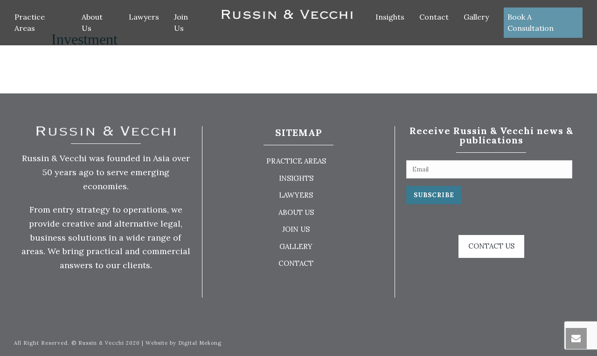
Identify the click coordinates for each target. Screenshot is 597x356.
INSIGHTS (296, 178)
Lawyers (144, 16)
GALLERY (295, 246)
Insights (389, 16)
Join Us (181, 22)
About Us (92, 22)
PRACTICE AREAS (296, 161)
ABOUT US (296, 212)
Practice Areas (29, 22)
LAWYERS (296, 195)
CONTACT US (491, 246)
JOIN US (296, 229)
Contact (434, 16)
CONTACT (295, 263)
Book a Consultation (530, 22)
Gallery (476, 16)
